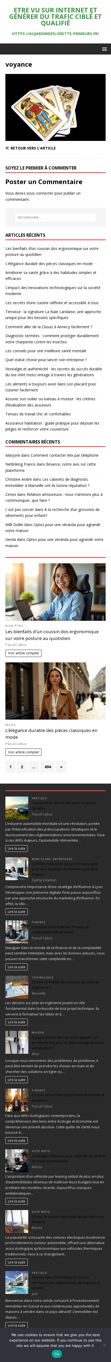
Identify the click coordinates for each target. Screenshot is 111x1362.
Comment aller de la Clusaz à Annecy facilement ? (48, 326)
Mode (10, 725)
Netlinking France (20, 464)
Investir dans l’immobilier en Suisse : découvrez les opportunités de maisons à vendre (66, 1282)
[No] (104, 1345)
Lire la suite (16, 848)
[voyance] (55, 137)
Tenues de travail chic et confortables (38, 413)
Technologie (43, 977)
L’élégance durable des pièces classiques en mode (49, 263)
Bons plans (41, 859)
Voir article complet (23, 653)
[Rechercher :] (56, 217)
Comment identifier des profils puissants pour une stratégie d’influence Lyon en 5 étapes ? (65, 869)
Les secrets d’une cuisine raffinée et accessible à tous (52, 302)
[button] (104, 49)
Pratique (39, 798)
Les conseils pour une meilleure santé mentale (45, 350)
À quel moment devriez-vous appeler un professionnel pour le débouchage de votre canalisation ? (67, 1042)
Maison (38, 1032)
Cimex (10, 494)
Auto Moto (41, 1151)
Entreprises (62, 859)
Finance (39, 922)
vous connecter (39, 193)
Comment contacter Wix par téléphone (65, 455)
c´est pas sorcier (19, 509)
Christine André (18, 479)
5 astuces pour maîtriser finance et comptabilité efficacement (60, 929)
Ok (56, 1354)
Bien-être (14, 626)
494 (47, 766)
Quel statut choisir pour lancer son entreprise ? (46, 359)
